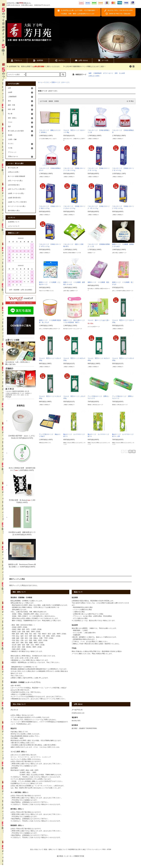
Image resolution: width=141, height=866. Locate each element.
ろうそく (47, 82)
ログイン (61, 60)
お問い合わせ (83, 60)
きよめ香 (122, 73)
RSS (104, 849)
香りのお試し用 (13, 168)
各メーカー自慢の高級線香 (16, 176)
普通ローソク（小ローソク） (61, 82)
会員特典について (13, 222)
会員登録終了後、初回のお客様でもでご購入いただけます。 (35, 66)
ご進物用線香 (97, 73)
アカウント (18, 60)
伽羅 (90, 73)
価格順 (51, 101)
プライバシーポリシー (94, 849)
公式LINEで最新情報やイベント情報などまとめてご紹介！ (85, 66)
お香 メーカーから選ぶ (15, 180)
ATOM (109, 849)
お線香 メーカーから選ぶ (16, 193)
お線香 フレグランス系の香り (17, 202)
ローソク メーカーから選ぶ (17, 206)
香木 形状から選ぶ (14, 210)
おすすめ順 (43, 101)
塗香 (116, 73)
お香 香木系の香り (14, 185)
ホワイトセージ (108, 73)
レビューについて (13, 226)
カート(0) (105, 60)
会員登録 (40, 60)
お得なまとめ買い (94, 76)
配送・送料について (50, 849)
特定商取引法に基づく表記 (77, 849)
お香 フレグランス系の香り (17, 189)
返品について (62, 849)
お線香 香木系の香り (14, 197)
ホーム (40, 82)
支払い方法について (36, 849)
